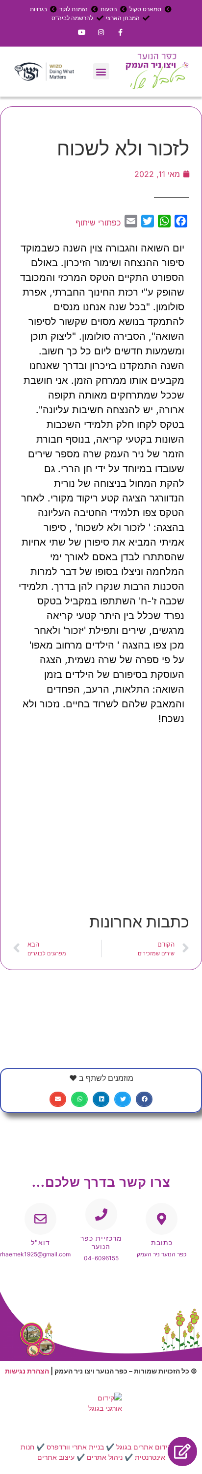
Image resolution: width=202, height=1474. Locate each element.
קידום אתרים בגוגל (144, 1447)
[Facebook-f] (120, 32)
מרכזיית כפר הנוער (101, 1242)
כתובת (162, 1242)
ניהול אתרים (105, 1457)
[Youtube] (81, 32)
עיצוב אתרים (56, 1457)
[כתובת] (161, 1219)
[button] (101, 71)
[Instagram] (100, 32)
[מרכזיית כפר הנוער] (101, 1214)
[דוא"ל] (40, 1219)
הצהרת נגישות (27, 1371)
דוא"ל (40, 1242)
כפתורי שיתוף (98, 222)
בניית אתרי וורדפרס (75, 1447)
